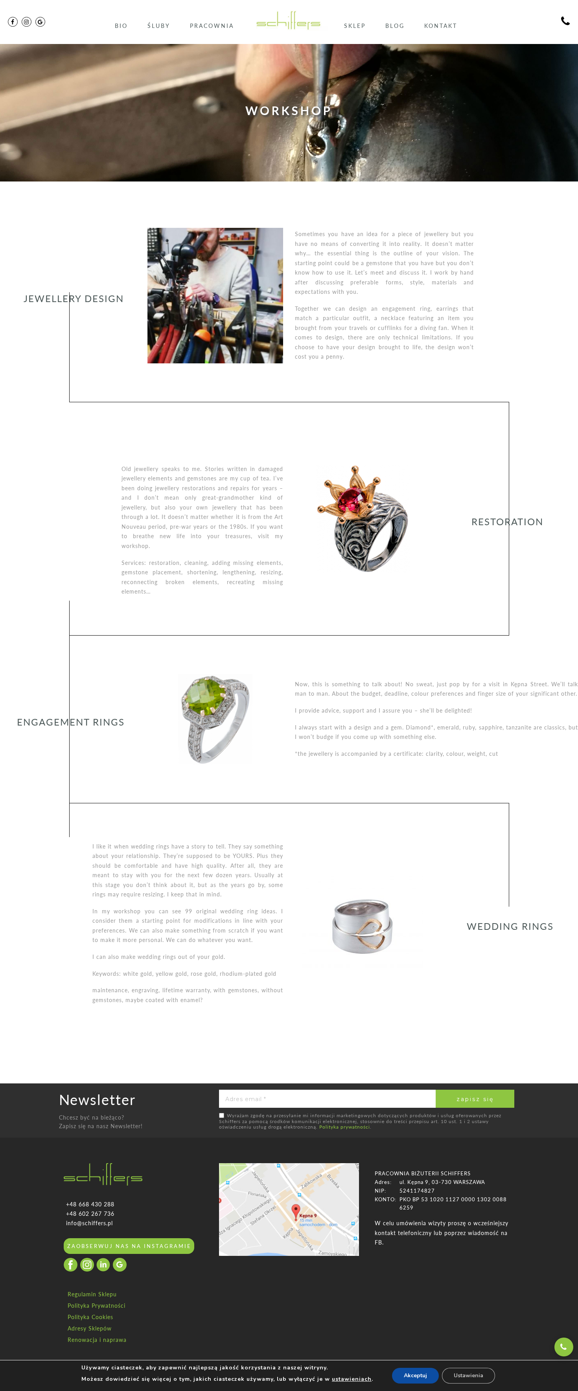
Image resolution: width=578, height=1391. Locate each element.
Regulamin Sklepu (92, 1294)
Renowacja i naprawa (97, 1339)
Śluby (158, 25)
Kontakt (440, 25)
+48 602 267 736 (90, 1213)
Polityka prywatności (344, 1127)
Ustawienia (468, 1375)
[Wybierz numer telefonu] (563, 1347)
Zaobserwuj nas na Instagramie (129, 1246)
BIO (121, 25)
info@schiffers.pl (89, 1223)
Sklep (355, 25)
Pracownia (212, 25)
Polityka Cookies (90, 1317)
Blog (395, 25)
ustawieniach (352, 1379)
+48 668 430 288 (90, 1204)
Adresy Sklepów (90, 1328)
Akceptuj (415, 1375)
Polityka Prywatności (96, 1305)
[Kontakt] (565, 22)
